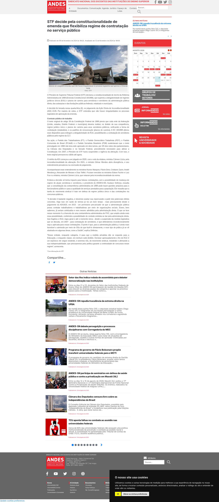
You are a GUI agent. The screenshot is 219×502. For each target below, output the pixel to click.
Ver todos (166, 114)
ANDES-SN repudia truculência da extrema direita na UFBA (152, 24)
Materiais (108, 492)
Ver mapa (92, 463)
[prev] (168, 50)
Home (49, 483)
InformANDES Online (53, 487)
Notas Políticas (90, 487)
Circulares (88, 485)
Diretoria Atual (74, 485)
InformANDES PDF (53, 485)
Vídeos (108, 487)
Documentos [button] (82, 8)
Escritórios (73, 490)
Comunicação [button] (95, 8)
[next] (171, 50)
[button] (168, 36)
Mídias (108, 483)
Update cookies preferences (12, 500)
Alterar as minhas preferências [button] (135, 494)
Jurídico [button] (113, 8)
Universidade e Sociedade (55, 492)
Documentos (90, 483)
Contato (133, 8)
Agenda (105, 8)
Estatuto (72, 492)
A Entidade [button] (73, 9)
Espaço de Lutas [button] (122, 9)
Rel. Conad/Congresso (92, 490)
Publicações (51, 490)
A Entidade (74, 483)
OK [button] (118, 494)
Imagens (108, 490)
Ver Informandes (164, 129)
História (72, 487)
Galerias (108, 485)
